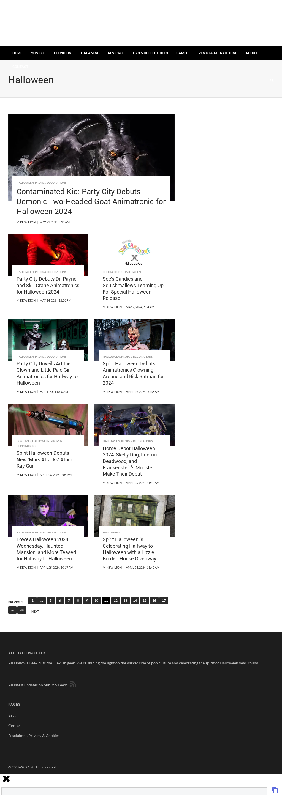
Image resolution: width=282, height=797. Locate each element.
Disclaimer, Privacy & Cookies (33, 735)
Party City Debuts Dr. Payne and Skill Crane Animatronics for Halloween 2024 (48, 285)
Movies (37, 53)
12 (116, 600)
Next (35, 611)
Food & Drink (113, 271)
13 (125, 600)
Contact (20, 67)
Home (17, 53)
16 (154, 600)
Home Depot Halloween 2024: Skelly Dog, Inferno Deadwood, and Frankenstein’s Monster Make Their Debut (130, 461)
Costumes (24, 441)
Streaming (90, 53)
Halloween (25, 182)
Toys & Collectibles (149, 53)
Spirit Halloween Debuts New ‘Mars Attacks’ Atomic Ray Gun (46, 459)
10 (96, 600)
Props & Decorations (50, 182)
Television (61, 53)
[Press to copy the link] (275, 791)
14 (135, 600)
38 (22, 610)
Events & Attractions (217, 53)
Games (182, 53)
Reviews (115, 53)
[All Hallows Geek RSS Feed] (72, 685)
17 (164, 600)
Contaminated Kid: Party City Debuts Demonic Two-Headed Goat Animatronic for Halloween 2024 (91, 201)
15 (145, 600)
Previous (15, 602)
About (251, 53)
